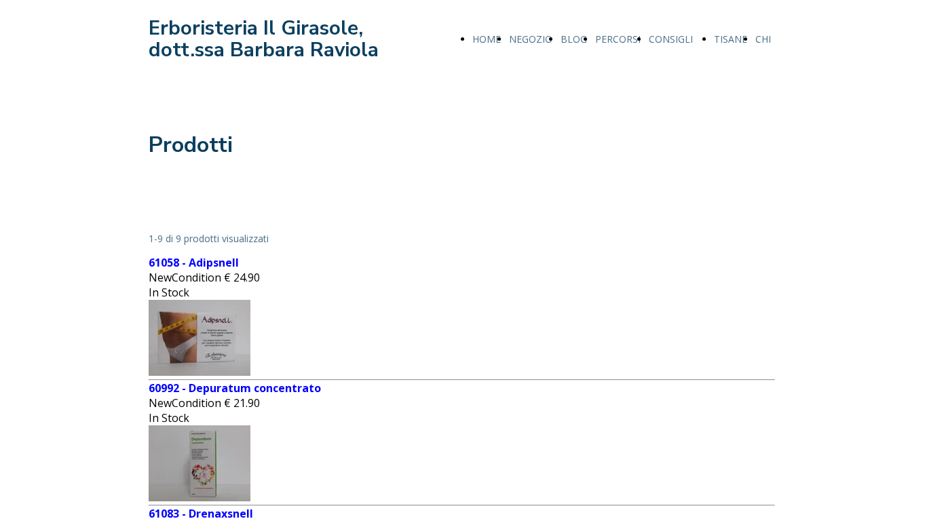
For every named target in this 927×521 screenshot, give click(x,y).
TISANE (730, 39)
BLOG (574, 39)
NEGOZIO (530, 39)
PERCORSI (618, 39)
